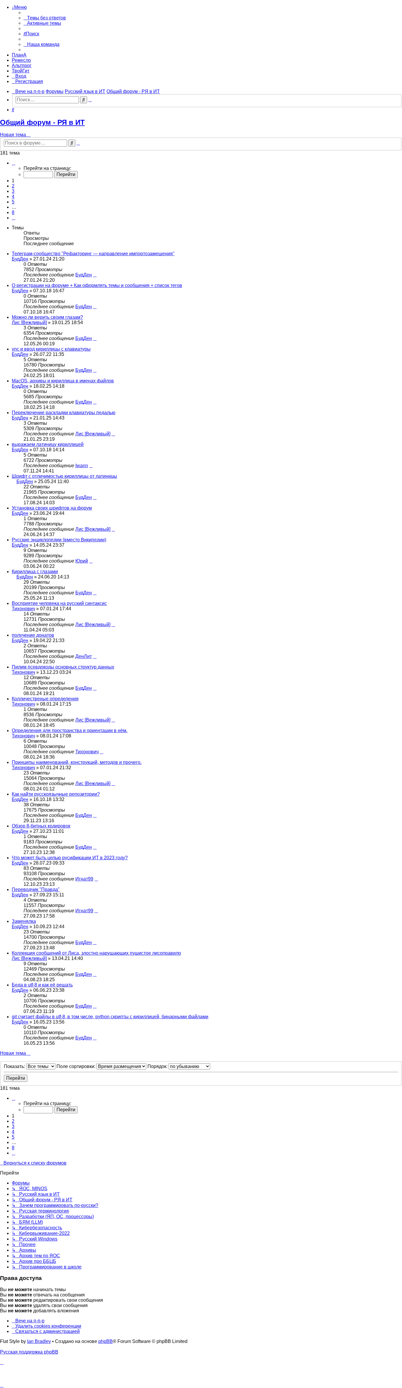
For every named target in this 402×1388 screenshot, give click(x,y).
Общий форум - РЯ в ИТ (42, 122)
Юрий (81, 560)
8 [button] (13, 212)
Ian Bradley (39, 1341)
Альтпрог (21, 65)
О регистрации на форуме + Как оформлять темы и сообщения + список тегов (97, 285)
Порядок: (158, 1066)
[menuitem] (45, 17)
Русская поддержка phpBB (29, 1351)
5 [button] (13, 201)
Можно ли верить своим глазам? (47, 317)
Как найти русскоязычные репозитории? (56, 794)
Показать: (15, 1066)
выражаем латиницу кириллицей (48, 444)
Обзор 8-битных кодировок (41, 825)
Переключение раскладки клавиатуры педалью (63, 412)
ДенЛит (83, 656)
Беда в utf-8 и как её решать (42, 984)
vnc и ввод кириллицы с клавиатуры (51, 348)
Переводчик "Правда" (36, 889)
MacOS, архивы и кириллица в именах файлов (63, 380)
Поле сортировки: (77, 1066)
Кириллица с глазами (35, 571)
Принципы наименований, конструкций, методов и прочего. (77, 762)
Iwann (81, 465)
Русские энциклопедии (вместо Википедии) (59, 539)
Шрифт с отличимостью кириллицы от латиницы (64, 476)
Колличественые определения (45, 698)
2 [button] (13, 185)
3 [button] (13, 191)
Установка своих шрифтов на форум (52, 507)
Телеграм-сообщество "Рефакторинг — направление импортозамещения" (93, 253)
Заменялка (24, 921)
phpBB (105, 1341)
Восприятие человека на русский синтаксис (59, 603)
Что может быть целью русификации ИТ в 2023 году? (70, 857)
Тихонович (23, 608)
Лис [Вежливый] (29, 322)
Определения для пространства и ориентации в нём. (69, 730)
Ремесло (21, 60)
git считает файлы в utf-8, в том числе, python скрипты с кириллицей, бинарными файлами (110, 1016)
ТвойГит (20, 70)
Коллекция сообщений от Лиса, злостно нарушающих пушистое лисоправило (96, 953)
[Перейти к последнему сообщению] (95, 274)
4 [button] (13, 196)
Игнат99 (84, 878)
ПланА (19, 54)
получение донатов (33, 635)
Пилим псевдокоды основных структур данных (63, 666)
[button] (13, 162)
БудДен (20, 258)
